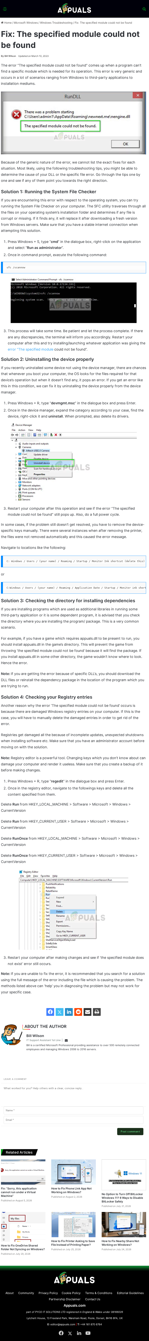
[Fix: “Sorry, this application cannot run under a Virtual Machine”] (23, 1171)
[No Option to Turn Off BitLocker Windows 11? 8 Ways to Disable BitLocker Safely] (124, 1174)
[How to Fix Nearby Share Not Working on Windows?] (124, 1224)
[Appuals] (74, 9)
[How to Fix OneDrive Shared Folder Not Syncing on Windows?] (23, 1226)
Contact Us (92, 1299)
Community (26, 1293)
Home (7, 22)
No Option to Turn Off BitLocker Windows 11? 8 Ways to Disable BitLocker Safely (122, 1197)
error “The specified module (30, 349)
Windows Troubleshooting (56, 22)
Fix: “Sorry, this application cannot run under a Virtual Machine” (19, 1192)
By (2, 56)
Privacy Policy (48, 1293)
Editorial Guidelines (130, 1293)
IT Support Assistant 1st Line (43, 1040)
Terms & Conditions (98, 1293)
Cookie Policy (71, 1293)
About (9, 1293)
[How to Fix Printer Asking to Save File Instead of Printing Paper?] (73, 1224)
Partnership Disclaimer (65, 1299)
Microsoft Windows (26, 22)
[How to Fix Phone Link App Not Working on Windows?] (73, 1171)
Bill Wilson (8, 56)
